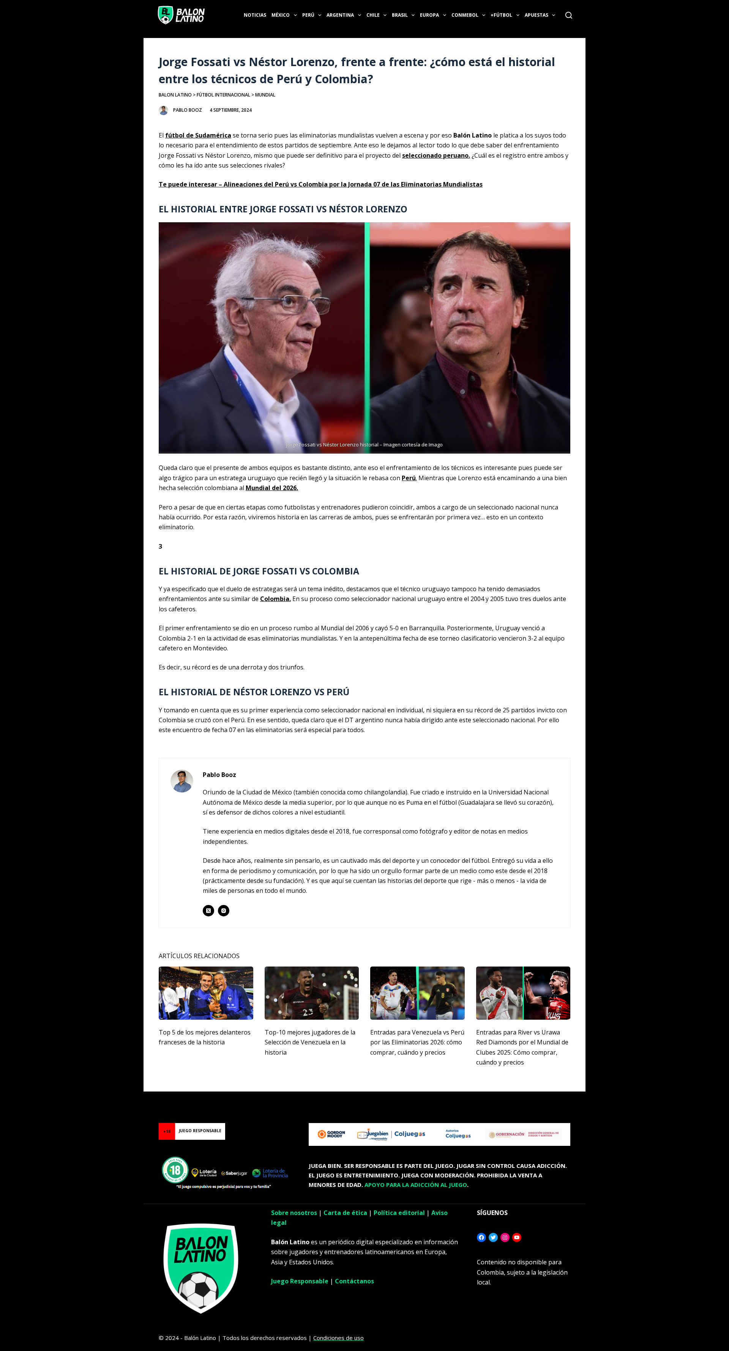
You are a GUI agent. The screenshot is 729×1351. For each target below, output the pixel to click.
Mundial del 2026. (272, 488)
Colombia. (275, 599)
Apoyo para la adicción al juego (415, 1184)
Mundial (265, 95)
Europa (429, 15)
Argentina (340, 15)
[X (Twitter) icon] (208, 910)
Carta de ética (345, 1213)
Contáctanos (354, 1281)
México (280, 15)
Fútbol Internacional (223, 95)
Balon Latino (175, 95)
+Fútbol (501, 15)
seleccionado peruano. (436, 155)
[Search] (568, 15)
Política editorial (399, 1213)
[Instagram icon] (223, 910)
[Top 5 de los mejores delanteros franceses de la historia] (206, 993)
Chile (373, 15)
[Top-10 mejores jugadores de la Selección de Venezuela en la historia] (312, 993)
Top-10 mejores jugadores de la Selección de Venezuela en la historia (310, 1042)
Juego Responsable (299, 1281)
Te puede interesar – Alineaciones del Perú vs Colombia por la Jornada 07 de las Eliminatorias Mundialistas (321, 184)
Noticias (255, 15)
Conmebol (464, 15)
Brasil (400, 15)
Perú (308, 15)
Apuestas (536, 15)
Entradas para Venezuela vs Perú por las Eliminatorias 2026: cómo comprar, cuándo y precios (417, 1042)
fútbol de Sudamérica (198, 135)
